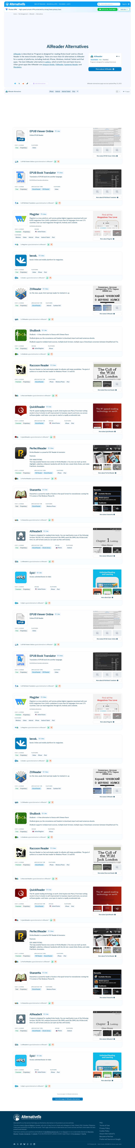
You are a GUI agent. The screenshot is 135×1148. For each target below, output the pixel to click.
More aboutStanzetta (106, 514)
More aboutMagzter (106, 239)
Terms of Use (104, 1125)
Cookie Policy (104, 1131)
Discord (65, 1132)
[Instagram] (31, 1144)
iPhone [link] (51, 91)
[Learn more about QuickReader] (21, 411)
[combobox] (108, 4)
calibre (48, 62)
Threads (21, 1134)
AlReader (17, 54)
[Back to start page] (18, 4)
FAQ (101, 1123)
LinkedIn (35, 1134)
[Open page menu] (128, 4)
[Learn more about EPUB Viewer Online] (21, 136)
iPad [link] (73, 91)
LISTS (68, 4)
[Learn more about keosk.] (21, 260)
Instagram (27, 1134)
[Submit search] (99, 4)
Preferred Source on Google (110, 1139)
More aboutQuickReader (106, 431)
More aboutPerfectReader (106, 473)
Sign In (124, 4)
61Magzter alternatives (35, 226)
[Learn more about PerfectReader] (21, 453)
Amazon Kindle (49, 64)
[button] (57, 131)
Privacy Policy (104, 1128)
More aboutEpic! (106, 597)
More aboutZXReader (106, 314)
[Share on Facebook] (15, 83)
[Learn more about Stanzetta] (21, 494)
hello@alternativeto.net (51, 1132)
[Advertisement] (68, 28)
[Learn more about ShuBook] (21, 335)
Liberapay (77, 1134)
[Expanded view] (117, 91)
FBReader (59, 64)
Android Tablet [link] (66, 91)
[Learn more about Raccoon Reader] (21, 370)
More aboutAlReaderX (106, 556)
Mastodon (90, 1132)
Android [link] (57, 91)
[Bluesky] (24, 1144)
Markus (32, 1125)
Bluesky (16, 1134)
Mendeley (17, 67)
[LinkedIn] (34, 1144)
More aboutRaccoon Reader (106, 390)
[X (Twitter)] (18, 1144)
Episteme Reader (71, 64)
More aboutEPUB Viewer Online (106, 156)
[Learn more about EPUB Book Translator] (21, 177)
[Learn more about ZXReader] (21, 294)
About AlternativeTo (107, 1134)
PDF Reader (46, 189)
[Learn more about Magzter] (21, 219)
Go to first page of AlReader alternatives (67, 1099)
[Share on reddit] (23, 83)
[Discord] (14, 1144)
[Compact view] (119, 91)
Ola (26, 1125)
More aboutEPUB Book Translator (106, 197)
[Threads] (28, 1144)
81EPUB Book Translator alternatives (39, 180)
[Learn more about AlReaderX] (21, 536)
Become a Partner (106, 1136)
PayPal (84, 1134)
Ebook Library (46, 548)
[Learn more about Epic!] (21, 577)
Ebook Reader (94, 59)
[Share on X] (19, 83)
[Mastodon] (21, 1144)
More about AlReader (104, 69)
